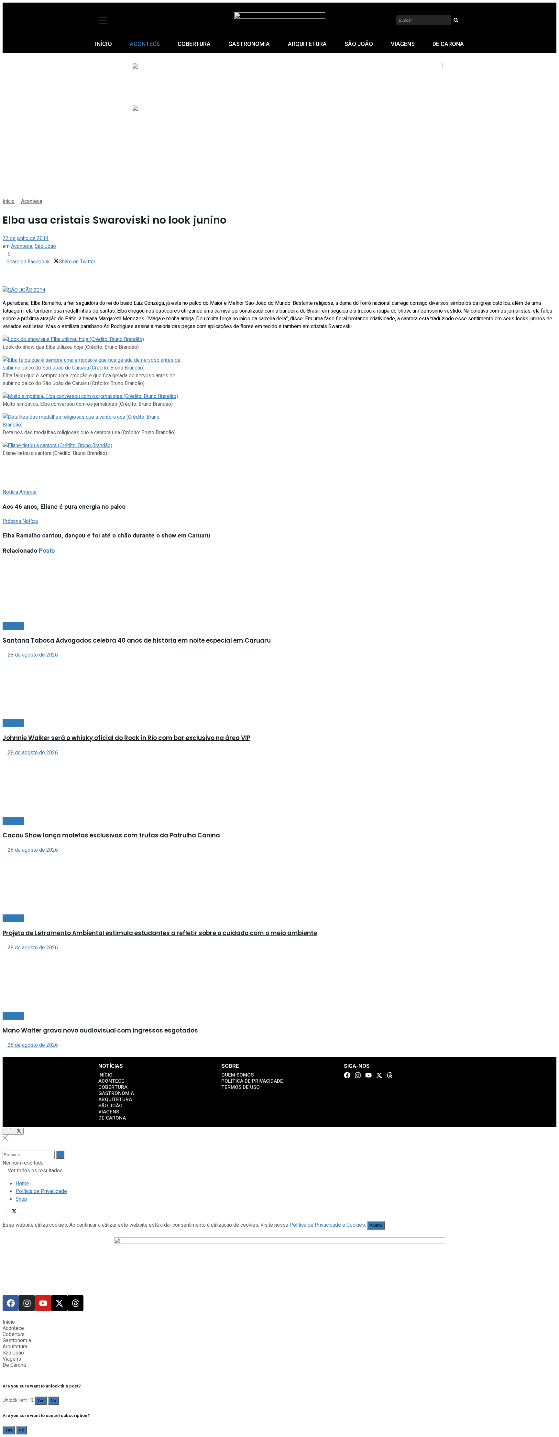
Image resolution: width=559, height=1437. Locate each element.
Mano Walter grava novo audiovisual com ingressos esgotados (100, 1030)
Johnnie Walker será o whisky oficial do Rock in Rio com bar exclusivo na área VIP (126, 738)
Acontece (31, 201)
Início (9, 201)
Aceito (376, 1225)
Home (22, 1184)
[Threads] (390, 1075)
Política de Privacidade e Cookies (327, 1225)
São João (45, 246)
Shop (21, 1199)
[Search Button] (60, 1155)
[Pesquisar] (456, 20)
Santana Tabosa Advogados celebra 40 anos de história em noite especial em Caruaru (137, 640)
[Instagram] (358, 1075)
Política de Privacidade (41, 1191)
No (53, 1401)
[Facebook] (347, 1075)
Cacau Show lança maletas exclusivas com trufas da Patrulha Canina (111, 835)
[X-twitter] (379, 1075)
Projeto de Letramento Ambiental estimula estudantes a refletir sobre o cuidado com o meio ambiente (160, 933)
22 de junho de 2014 (26, 238)
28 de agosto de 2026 (32, 655)
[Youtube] (368, 1075)
